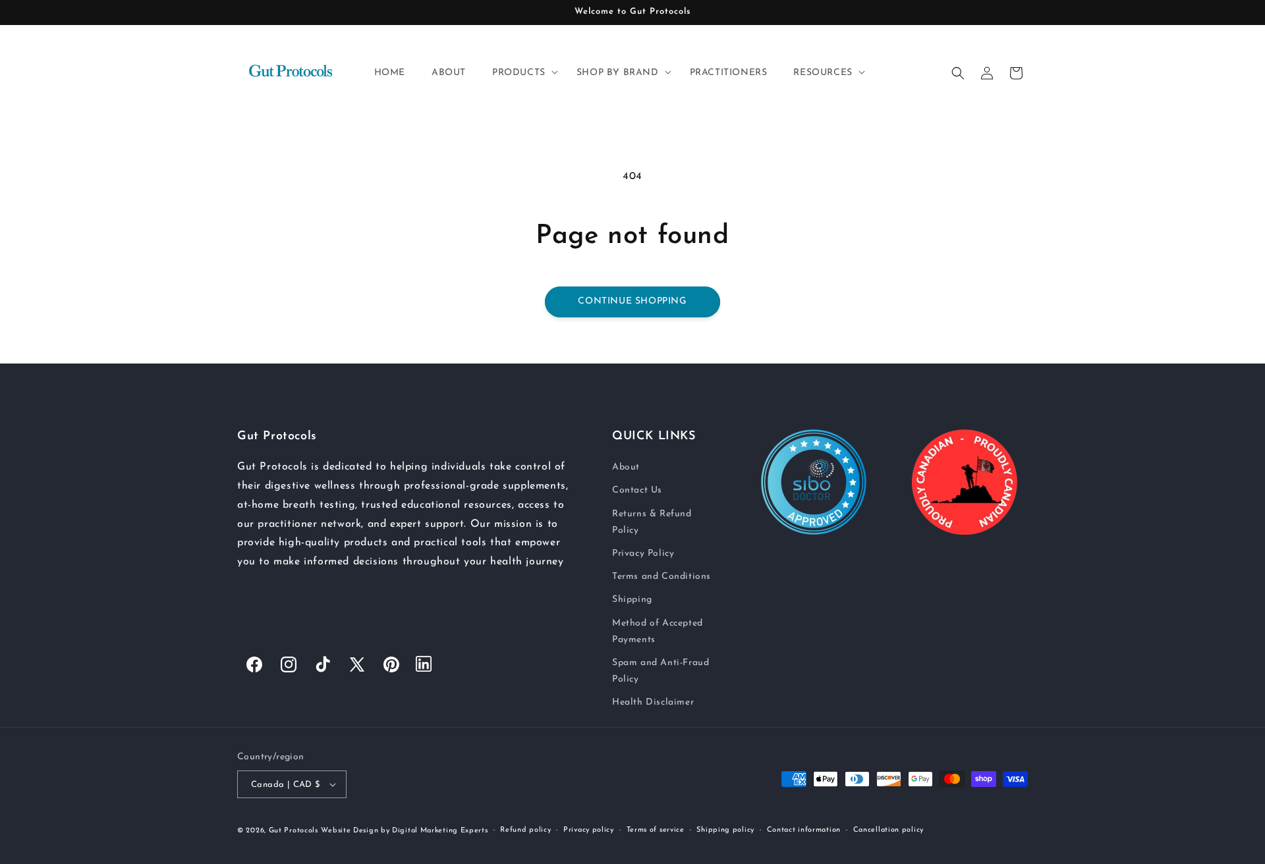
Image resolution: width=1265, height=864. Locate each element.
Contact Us (637, 490)
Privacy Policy (643, 553)
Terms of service (656, 830)
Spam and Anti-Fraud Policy (660, 671)
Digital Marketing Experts (440, 830)
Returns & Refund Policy (652, 522)
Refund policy (525, 830)
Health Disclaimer (653, 702)
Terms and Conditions (661, 576)
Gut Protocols (293, 830)
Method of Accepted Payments (657, 631)
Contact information (804, 830)
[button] (521, 73)
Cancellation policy (888, 830)
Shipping (632, 600)
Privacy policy (588, 830)
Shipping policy (725, 830)
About (626, 467)
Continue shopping (632, 301)
